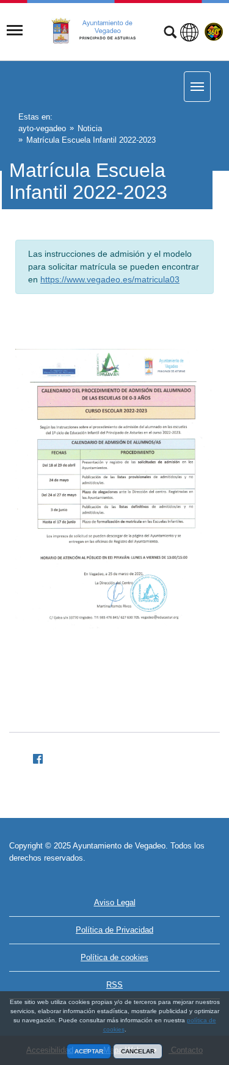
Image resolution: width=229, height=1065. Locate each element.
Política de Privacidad (114, 929)
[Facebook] (33, 757)
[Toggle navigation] (14, 30)
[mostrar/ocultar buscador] (170, 33)
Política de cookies (114, 957)
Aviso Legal (115, 902)
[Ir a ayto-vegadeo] (100, 31)
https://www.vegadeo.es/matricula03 (110, 279)
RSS (114, 984)
